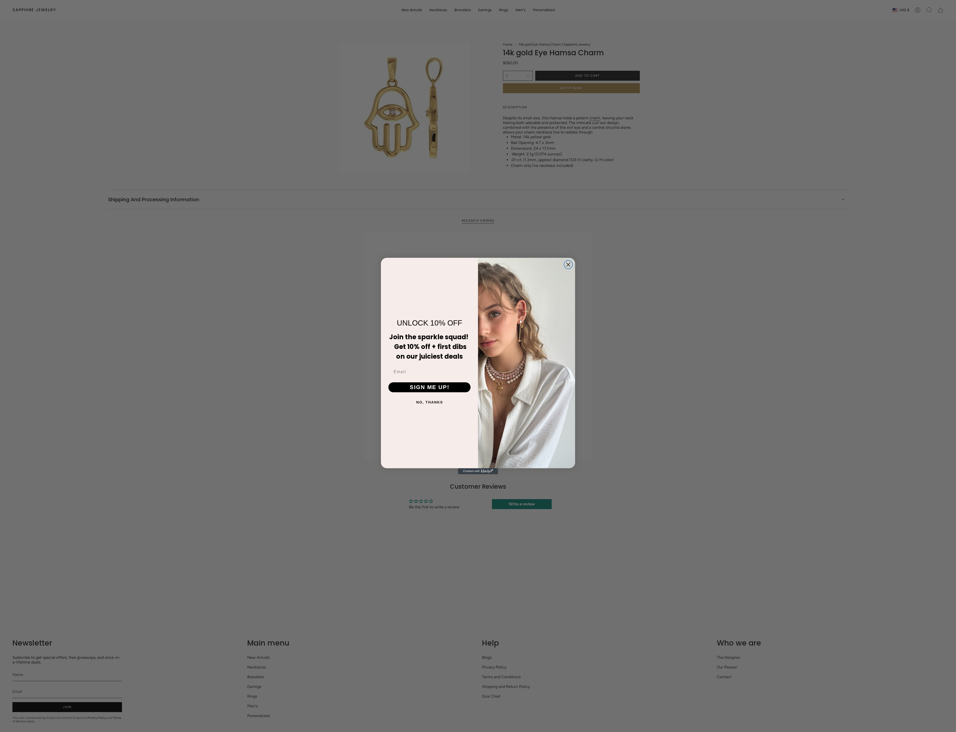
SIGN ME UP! (429, 387)
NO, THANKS (429, 402)
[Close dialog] (568, 264)
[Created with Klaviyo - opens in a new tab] (478, 471)
